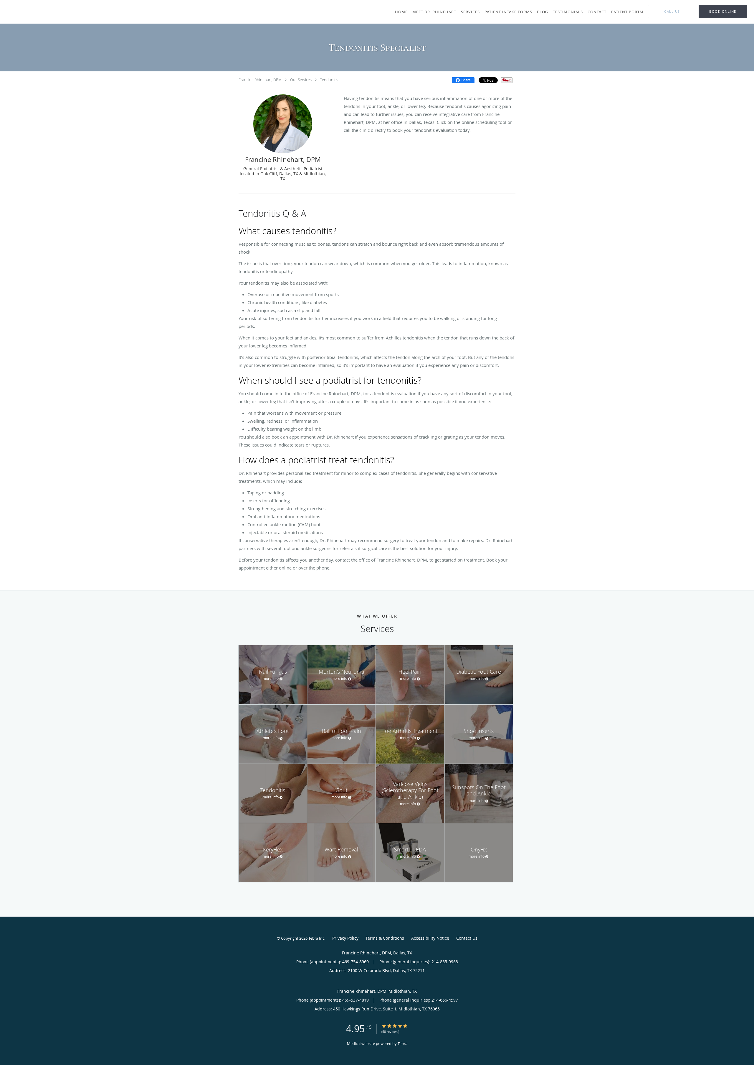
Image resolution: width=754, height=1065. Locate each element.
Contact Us (466, 938)
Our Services (301, 79)
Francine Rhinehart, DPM (260, 79)
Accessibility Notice (430, 938)
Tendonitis (329, 79)
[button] (723, 11)
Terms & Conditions (385, 938)
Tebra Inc (316, 938)
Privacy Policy (345, 938)
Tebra (402, 1043)
